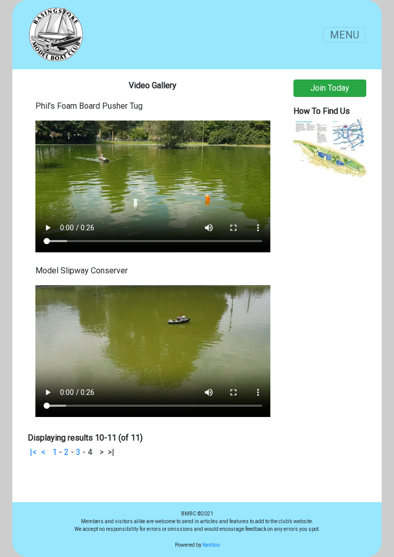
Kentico (211, 545)
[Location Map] (330, 147)
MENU (344, 35)
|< (33, 452)
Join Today (329, 88)
